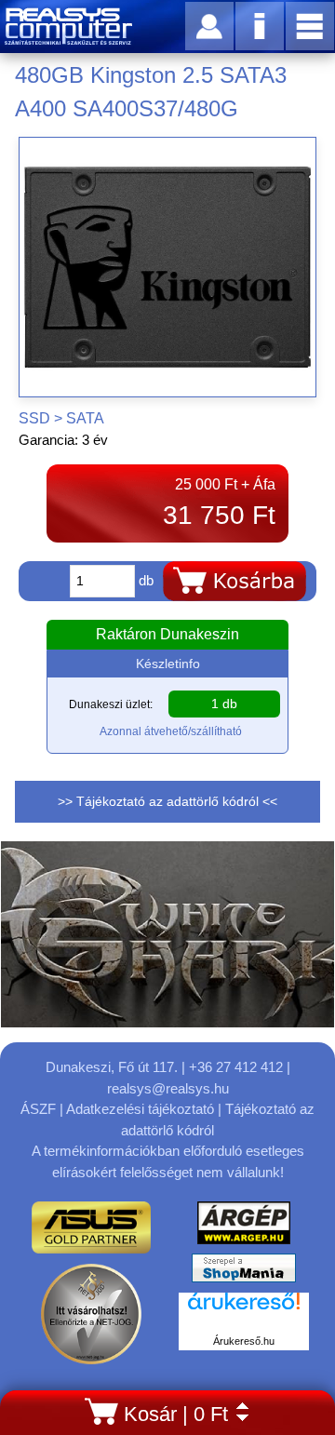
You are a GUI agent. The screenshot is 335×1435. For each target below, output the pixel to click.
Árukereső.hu (244, 1341)
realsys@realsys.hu (168, 1088)
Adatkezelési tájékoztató (140, 1109)
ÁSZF (38, 1109)
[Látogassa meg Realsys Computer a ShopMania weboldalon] (244, 1273)
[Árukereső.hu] (244, 1311)
